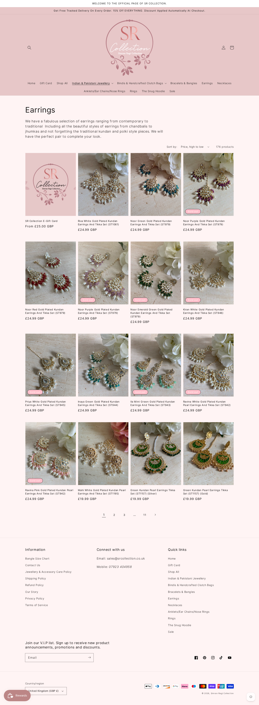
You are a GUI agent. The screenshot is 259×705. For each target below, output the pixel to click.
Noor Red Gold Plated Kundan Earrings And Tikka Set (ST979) (45, 311)
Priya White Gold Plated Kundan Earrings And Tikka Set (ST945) (45, 403)
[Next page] (155, 515)
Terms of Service (36, 605)
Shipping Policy (35, 578)
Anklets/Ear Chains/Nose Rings (188, 611)
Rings (171, 618)
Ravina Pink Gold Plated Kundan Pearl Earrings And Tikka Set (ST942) (49, 492)
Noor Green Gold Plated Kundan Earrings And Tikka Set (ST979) (151, 222)
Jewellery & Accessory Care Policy (48, 571)
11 (144, 514)
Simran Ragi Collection (222, 693)
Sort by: (172, 146)
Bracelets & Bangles (181, 591)
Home (172, 558)
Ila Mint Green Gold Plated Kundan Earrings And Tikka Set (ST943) (152, 403)
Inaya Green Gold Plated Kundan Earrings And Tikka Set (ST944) (99, 403)
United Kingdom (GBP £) (43, 690)
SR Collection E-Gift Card (41, 220)
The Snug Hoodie (179, 625)
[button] (29, 48)
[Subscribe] (89, 657)
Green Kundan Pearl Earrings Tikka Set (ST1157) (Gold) (205, 492)
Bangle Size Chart (37, 558)
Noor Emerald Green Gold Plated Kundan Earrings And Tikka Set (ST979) (151, 313)
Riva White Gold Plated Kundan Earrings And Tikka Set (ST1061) (98, 222)
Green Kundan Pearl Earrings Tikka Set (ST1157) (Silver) (152, 492)
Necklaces (175, 605)
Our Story (31, 591)
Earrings (173, 598)
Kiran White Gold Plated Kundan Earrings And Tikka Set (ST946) (203, 311)
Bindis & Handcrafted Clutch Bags (191, 585)
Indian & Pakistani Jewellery (187, 578)
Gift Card (174, 565)
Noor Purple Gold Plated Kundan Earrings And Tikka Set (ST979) (204, 222)
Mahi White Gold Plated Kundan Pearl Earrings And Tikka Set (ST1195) (102, 492)
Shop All (173, 571)
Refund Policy (34, 585)
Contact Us (32, 565)
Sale (171, 631)
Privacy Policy (34, 598)
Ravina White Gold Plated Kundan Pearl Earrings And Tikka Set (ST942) (207, 403)
